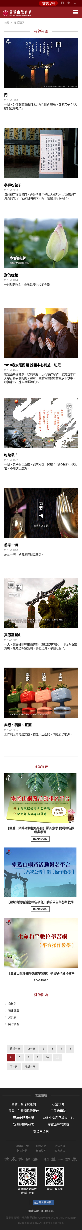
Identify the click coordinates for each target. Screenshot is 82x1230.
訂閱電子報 (48, 3)
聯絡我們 (41, 1146)
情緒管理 (13, 1010)
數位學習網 (41, 1131)
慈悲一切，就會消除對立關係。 (24, 554)
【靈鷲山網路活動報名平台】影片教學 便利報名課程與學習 (40, 833)
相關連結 (22, 1150)
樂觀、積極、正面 (18, 725)
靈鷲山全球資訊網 (23, 1104)
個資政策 (60, 1150)
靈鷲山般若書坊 (58, 1124)
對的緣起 (11, 275)
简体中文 (71, 4)
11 (57, 1057)
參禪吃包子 (12, 185)
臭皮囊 (12, 1017)
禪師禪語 (19, 22)
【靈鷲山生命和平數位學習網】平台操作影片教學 (41, 977)
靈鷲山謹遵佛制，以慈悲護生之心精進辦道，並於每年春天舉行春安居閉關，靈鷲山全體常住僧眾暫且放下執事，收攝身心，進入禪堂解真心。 (40, 378)
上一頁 (31, 1048)
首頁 (7, 22)
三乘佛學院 (58, 1111)
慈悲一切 (11, 545)
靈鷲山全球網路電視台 (23, 1111)
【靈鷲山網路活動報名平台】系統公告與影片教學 (40, 905)
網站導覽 (60, 1146)
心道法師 (58, 1104)
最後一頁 (30, 1066)
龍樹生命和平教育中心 (58, 1117)
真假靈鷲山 (12, 635)
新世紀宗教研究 (23, 1124)
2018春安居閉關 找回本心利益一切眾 (32, 365)
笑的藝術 (13, 1024)
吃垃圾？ (11, 455)
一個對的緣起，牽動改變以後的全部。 (28, 284)
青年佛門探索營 (23, 1117)
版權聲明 (41, 1150)
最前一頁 (15, 1048)
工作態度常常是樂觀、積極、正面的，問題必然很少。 (38, 734)
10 (47, 1057)
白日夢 (12, 1003)
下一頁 (14, 1066)
